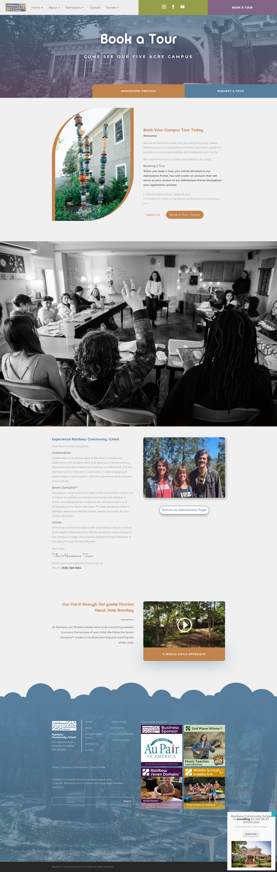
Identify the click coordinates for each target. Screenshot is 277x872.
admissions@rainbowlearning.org (81, 563)
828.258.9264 (59, 749)
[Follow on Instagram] (164, 7)
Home (35, 7)
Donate (111, 7)
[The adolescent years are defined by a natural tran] (204, 788)
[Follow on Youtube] (182, 7)
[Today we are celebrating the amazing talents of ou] (204, 745)
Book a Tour (242, 7)
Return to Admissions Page (184, 510)
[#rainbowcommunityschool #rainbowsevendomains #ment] (161, 788)
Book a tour (251, 834)
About (53, 7)
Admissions (73, 7)
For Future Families (122, 733)
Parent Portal (118, 721)
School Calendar (120, 740)
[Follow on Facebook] (173, 7)
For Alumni (117, 727)
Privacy (56, 767)
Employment (80, 767)
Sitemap (66, 767)
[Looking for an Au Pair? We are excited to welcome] (161, 745)
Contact (95, 7)
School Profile (97, 767)
